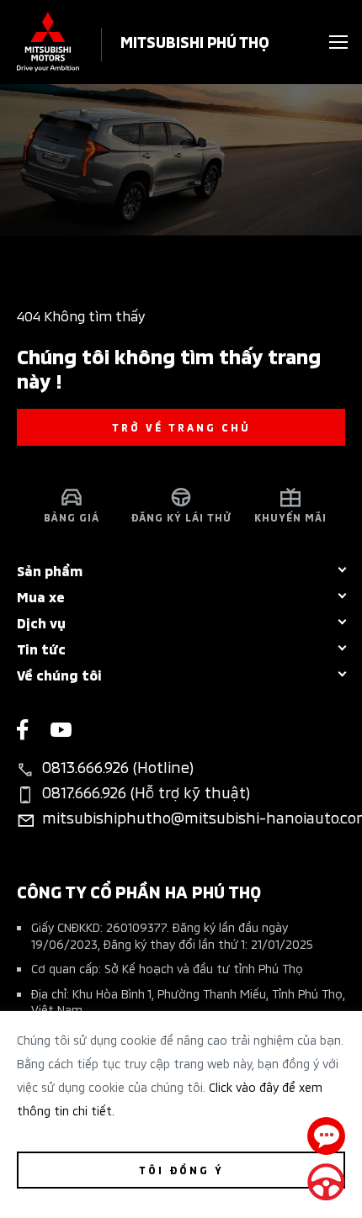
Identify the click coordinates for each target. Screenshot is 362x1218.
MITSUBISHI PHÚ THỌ (194, 40)
